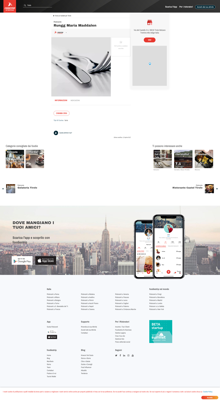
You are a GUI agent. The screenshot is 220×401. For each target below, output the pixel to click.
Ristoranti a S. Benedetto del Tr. (57, 306)
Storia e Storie (86, 358)
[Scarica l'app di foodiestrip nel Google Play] (22, 264)
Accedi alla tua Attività (88, 330)
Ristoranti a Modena (88, 294)
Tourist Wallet (51, 376)
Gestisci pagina (120, 333)
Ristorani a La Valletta (156, 306)
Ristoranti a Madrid (155, 300)
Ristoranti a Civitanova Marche (125, 309)
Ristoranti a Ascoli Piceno (89, 303)
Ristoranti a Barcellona (157, 297)
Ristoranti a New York (156, 309)
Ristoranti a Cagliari (122, 303)
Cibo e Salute (85, 361)
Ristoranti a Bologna (54, 300)
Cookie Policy (207, 391)
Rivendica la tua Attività (89, 326)
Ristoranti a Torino (53, 303)
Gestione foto (119, 339)
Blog (48, 358)
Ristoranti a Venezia (122, 294)
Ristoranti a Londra (155, 303)
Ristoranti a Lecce (121, 300)
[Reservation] (52, 333)
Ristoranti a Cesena (87, 309)
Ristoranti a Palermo (122, 306)
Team (49, 367)
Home (49, 355)
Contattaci (84, 333)
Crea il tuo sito (120, 336)
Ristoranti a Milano (53, 297)
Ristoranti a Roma (53, 294)
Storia (49, 364)
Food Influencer (86, 367)
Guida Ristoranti (52, 326)
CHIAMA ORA (61, 113)
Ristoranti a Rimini (87, 300)
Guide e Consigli (86, 364)
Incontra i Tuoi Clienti (122, 326)
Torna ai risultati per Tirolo (63, 16)
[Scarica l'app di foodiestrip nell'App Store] (45, 265)
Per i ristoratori (186, 6)
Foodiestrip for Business (123, 330)
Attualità (84, 370)
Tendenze (84, 373)
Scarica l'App (171, 6)
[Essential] (52, 338)
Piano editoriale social (122, 342)
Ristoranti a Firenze (53, 309)
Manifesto (50, 361)
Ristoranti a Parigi (155, 294)
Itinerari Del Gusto (87, 355)
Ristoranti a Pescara (122, 297)
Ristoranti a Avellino (87, 297)
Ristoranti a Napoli (87, 306)
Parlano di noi (51, 373)
